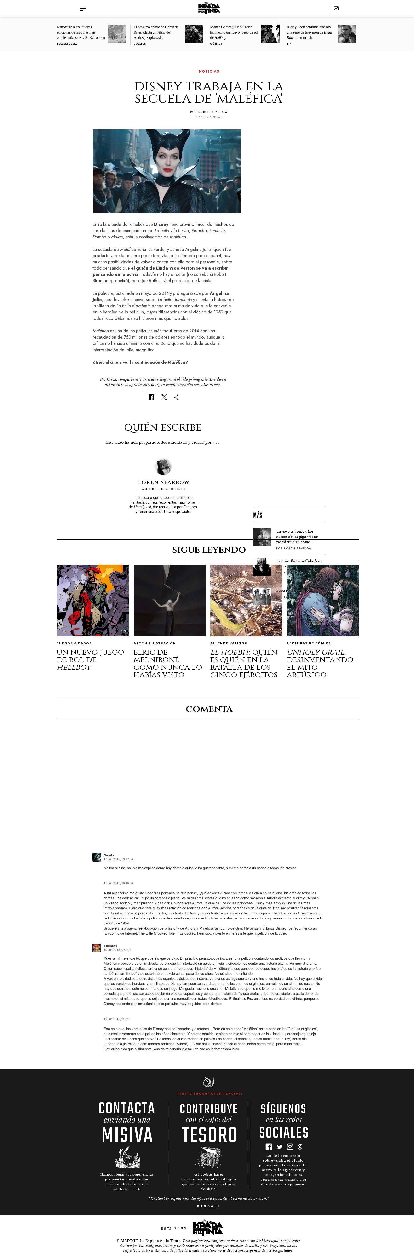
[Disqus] (208, 790)
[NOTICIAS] (96, 71)
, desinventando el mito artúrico (320, 663)
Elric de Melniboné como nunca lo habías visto (167, 663)
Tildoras (110, 946)
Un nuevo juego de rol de (90, 660)
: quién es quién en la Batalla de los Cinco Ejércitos (243, 663)
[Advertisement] (289, 425)
